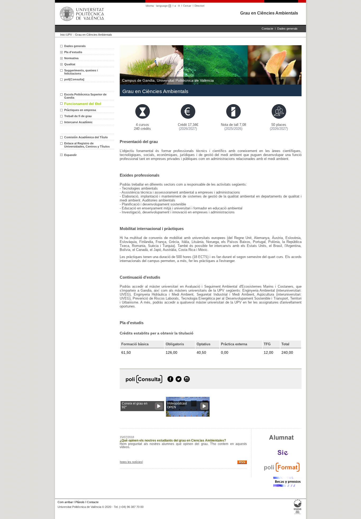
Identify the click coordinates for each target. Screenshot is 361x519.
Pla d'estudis (73, 52)
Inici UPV (66, 34)
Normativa (71, 58)
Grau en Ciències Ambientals (269, 13)
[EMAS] (297, 514)
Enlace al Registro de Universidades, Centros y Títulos (87, 145)
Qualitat (69, 64)
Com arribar (65, 502)
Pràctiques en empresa (80, 110)
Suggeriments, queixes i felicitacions (81, 72)
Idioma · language (157, 5)
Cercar (187, 5)
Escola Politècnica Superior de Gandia (85, 96)
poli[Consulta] (74, 79)
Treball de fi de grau (78, 116)
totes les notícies (131, 461)
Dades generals (287, 28)
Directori (199, 5)
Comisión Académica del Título (86, 137)
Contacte (267, 28)
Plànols (80, 502)
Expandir (70, 155)
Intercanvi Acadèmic (78, 122)
